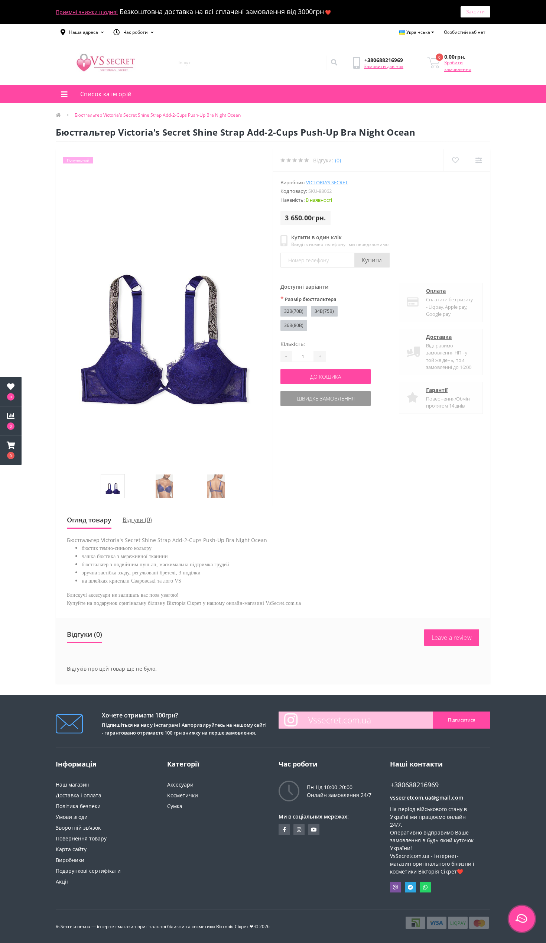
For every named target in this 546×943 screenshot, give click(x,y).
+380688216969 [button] (414, 785)
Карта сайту (71, 849)
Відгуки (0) (137, 520)
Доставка (439, 336)
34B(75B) (324, 311)
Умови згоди (72, 816)
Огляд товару (89, 519)
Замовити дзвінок (383, 66)
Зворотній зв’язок (78, 827)
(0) (338, 160)
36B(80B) (293, 325)
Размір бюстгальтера (308, 299)
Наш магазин (73, 784)
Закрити (475, 11)
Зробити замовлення (457, 65)
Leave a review (452, 637)
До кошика (325, 376)
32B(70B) (293, 311)
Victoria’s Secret (327, 182)
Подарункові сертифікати (88, 870)
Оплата (436, 290)
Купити (372, 260)
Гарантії (437, 389)
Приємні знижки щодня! (87, 12)
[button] (82, 32)
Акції (62, 881)
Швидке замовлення (326, 398)
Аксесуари (180, 784)
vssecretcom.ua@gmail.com (426, 797)
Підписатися (461, 720)
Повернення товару (81, 838)
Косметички (182, 795)
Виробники (70, 859)
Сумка (174, 806)
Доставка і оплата (78, 795)
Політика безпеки (78, 806)
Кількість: (292, 343)
